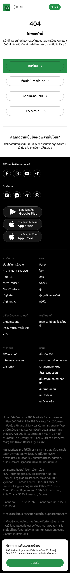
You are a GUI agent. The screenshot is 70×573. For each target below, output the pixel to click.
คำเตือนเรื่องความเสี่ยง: (15, 522)
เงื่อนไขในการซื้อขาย (33, 81)
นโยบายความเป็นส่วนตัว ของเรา (43, 553)
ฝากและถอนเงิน (33, 96)
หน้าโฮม (33, 66)
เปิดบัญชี (55, 7)
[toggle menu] (65, 7)
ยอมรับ (35, 562)
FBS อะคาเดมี (33, 111)
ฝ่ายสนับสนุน (26, 144)
